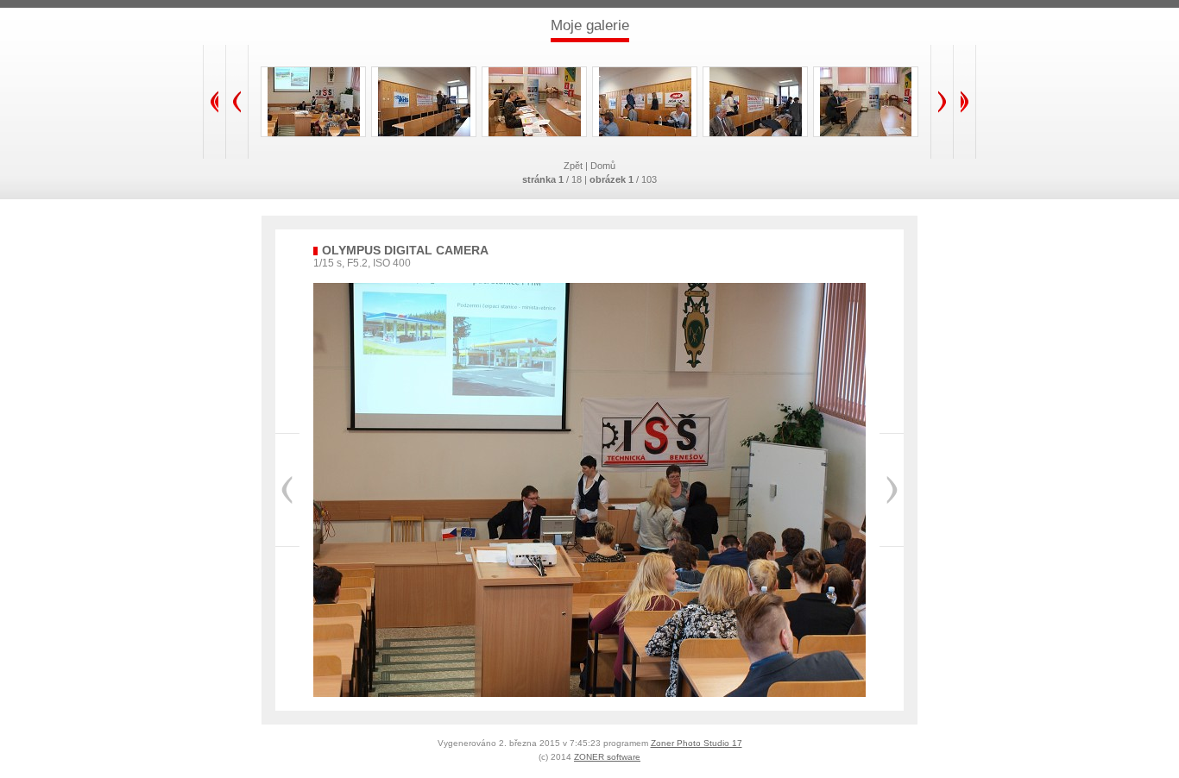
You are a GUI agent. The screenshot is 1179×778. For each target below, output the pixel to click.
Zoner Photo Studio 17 (696, 743)
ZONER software (607, 757)
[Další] (942, 102)
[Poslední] (964, 102)
